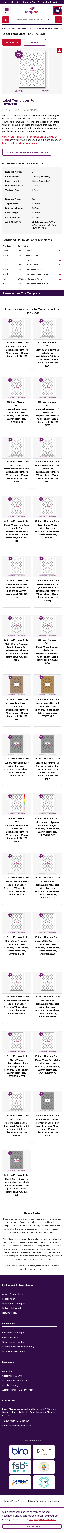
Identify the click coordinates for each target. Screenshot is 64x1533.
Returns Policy (9, 1312)
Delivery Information (12, 1308)
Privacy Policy (43, 1500)
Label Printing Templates (15, 1380)
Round (33, 28)
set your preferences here (42, 1519)
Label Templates (18, 28)
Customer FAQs (10, 1337)
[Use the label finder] (5, 19)
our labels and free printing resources (31, 141)
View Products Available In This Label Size (28, 152)
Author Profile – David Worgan (17, 1389)
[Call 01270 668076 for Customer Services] (58, 19)
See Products (36, 42)
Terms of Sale (26, 1500)
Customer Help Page (13, 1332)
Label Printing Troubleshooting (18, 1346)
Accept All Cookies (32, 1526)
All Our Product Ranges (14, 1293)
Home (5, 28)
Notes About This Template (21, 293)
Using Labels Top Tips (13, 1341)
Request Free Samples (14, 1303)
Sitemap (56, 1500)
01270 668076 (22, 1420)
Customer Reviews (12, 1375)
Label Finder (8, 1298)
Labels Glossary (10, 1385)
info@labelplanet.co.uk (20, 1425)
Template (13, 42)
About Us (7, 1371)
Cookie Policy (10, 1500)
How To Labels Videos (13, 1351)
